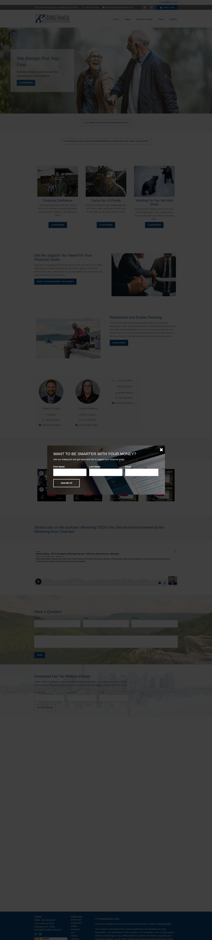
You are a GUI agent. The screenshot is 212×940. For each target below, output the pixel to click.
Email (128, 466)
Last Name (94, 466)
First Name (59, 466)
